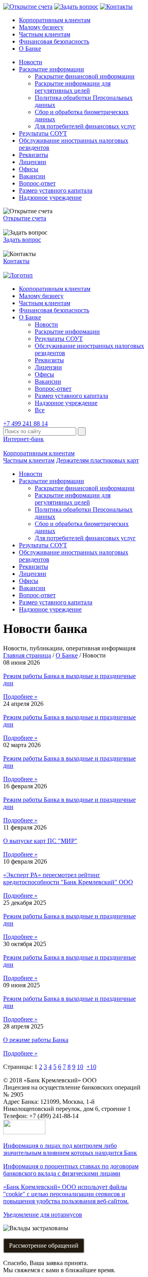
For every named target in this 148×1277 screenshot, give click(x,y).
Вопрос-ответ (37, 183)
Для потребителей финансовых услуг (85, 126)
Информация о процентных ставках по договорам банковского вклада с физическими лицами (71, 1170)
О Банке (30, 48)
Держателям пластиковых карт (97, 460)
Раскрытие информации (51, 69)
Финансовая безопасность (54, 41)
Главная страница (27, 655)
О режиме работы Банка (35, 1039)
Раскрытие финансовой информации (85, 76)
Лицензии (32, 162)
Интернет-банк (23, 439)
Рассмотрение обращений (44, 1245)
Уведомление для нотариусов (42, 1214)
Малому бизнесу (41, 27)
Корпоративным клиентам (54, 20)
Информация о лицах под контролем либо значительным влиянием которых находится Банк (70, 1149)
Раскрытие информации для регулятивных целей (73, 87)
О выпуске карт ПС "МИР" (40, 840)
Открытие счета (24, 218)
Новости (30, 62)
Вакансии (32, 176)
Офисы (28, 169)
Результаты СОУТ (43, 133)
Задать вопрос (22, 239)
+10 (91, 1066)
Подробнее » (20, 696)
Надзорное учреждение (50, 197)
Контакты (16, 261)
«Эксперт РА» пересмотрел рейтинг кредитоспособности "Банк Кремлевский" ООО (68, 878)
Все (40, 410)
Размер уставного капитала (55, 190)
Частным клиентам (44, 34)
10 (80, 1066)
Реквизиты (33, 154)
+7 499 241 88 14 (25, 423)
